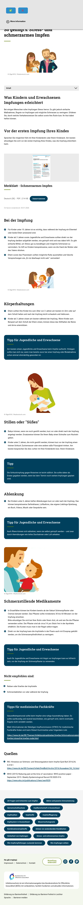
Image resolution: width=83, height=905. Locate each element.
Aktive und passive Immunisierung (60, 801)
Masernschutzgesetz (46, 822)
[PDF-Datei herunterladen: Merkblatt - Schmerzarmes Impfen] (41, 167)
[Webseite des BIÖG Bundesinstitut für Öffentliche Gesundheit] (19, 877)
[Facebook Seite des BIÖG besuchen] (71, 861)
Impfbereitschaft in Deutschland (47, 808)
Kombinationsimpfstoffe (17, 829)
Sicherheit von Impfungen (17, 836)
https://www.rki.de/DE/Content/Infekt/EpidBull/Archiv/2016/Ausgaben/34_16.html (43, 768)
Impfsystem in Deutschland (18, 822)
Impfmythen (12, 815)
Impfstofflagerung (50, 815)
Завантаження (38, 199)
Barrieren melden (20, 897)
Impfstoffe (30, 815)
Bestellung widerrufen (52, 861)
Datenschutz (21, 863)
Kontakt (32, 863)
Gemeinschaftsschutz (16, 808)
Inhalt (8, 88)
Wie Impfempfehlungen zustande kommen (24, 843)
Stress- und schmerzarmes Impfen (51, 836)
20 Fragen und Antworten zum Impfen (22, 801)
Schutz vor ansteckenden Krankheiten (51, 829)
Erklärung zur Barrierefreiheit (15, 894)
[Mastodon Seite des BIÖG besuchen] (77, 861)
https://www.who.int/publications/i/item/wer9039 (28, 780)
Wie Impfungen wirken (59, 843)
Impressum (8, 863)
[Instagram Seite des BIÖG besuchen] (65, 861)
